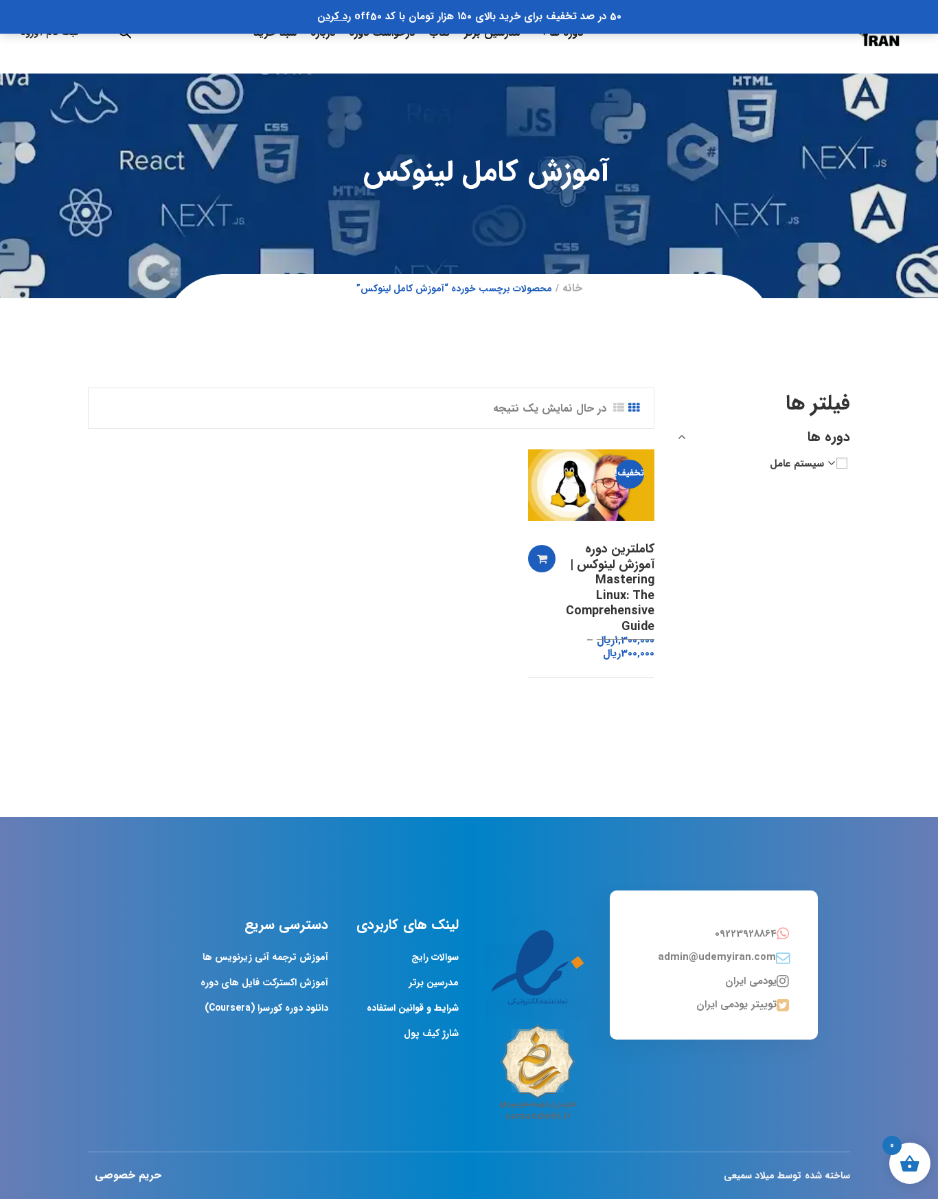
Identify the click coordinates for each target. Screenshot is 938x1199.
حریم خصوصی (128, 1175)
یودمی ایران (751, 981)
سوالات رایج (435, 957)
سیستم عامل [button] (797, 464)
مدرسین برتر (434, 982)
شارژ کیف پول (431, 1033)
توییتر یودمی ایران (736, 1004)
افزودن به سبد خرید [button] (542, 558)
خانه (572, 288)
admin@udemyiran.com (717, 957)
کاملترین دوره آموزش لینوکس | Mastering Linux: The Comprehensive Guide (610, 587)
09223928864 (746, 934)
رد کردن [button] (334, 16)
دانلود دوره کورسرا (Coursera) (266, 1008)
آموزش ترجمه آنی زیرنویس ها (265, 957)
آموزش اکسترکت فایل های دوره (264, 982)
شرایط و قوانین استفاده (413, 1008)
